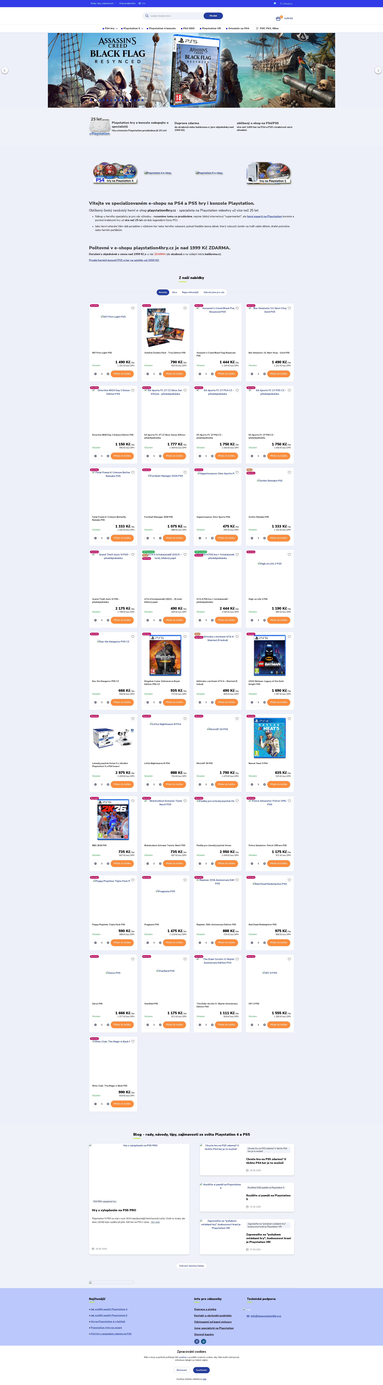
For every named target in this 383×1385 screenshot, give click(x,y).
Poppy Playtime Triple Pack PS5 (108, 924)
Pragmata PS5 (151, 924)
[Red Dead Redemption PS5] (270, 899)
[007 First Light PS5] (113, 327)
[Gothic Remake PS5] (270, 492)
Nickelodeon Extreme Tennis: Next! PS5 (164, 845)
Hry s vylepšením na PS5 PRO (114, 1210)
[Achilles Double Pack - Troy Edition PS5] (165, 327)
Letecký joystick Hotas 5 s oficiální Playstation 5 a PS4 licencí (110, 765)
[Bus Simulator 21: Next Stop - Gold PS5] (270, 327)
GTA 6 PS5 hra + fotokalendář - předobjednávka (213, 601)
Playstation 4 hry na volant (106, 1327)
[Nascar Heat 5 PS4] (270, 738)
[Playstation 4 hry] (114, 172)
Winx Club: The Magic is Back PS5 (109, 1085)
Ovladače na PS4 (238, 28)
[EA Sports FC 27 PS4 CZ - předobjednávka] (218, 409)
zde (204, 1379)
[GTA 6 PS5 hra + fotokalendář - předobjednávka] (218, 574)
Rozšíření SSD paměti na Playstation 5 (266, 1187)
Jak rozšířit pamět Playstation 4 (109, 1309)
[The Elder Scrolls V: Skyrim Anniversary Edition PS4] (218, 978)
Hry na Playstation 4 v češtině (108, 1321)
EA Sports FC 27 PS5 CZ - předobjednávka (262, 436)
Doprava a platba (205, 1309)
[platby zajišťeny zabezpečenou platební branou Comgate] (111, 1282)
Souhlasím (201, 1370)
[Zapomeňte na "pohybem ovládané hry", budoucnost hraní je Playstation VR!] (221, 1234)
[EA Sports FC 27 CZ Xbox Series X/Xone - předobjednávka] (165, 409)
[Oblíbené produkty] (275, 3)
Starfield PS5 (151, 1003)
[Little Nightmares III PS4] (165, 738)
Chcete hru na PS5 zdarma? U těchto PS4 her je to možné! (267, 1150)
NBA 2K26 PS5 (99, 845)
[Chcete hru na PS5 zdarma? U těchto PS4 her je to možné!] (221, 1159)
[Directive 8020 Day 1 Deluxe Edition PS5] (113, 409)
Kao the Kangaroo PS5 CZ (105, 681)
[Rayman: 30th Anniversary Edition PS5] (218, 899)
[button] (4, 70)
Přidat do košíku (122, 373)
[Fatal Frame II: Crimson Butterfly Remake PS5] (113, 492)
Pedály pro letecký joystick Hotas (214, 845)
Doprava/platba (127, 3)
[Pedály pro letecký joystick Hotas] (218, 820)
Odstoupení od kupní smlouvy (213, 1322)
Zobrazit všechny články (191, 1265)
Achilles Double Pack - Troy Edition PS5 (165, 352)
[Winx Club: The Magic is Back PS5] (113, 1060)
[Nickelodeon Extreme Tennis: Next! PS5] (165, 820)
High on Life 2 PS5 (258, 599)
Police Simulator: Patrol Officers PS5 (268, 845)
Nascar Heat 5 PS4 (258, 763)
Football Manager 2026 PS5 (158, 517)
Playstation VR (211, 28)
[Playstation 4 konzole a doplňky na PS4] (157, 172)
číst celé (155, 1222)
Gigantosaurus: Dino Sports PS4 (213, 517)
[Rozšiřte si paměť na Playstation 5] (221, 1197)
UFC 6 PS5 (254, 1003)
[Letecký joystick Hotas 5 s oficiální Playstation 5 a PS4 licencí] (113, 738)
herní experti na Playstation (264, 216)
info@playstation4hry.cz (266, 1316)
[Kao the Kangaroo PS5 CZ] (113, 656)
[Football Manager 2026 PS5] (165, 492)
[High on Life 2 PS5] (270, 574)
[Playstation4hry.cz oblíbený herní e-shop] (113, 16)
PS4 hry (109, 28)
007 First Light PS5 (102, 352)
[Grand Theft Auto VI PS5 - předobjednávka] (113, 574)
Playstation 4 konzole (162, 28)
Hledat (213, 15)
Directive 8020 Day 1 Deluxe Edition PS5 (112, 434)
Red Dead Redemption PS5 (262, 924)
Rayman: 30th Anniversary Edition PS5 (216, 924)
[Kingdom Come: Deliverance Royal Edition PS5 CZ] (165, 656)
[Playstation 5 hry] (268, 172)
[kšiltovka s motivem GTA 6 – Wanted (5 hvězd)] (218, 656)
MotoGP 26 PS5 (205, 763)
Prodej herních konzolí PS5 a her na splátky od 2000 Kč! (124, 260)
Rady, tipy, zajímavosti (102, 3)
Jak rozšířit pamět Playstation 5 (109, 1315)
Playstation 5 (131, 28)
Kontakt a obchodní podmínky (213, 1315)
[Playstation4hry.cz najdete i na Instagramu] (203, 1341)
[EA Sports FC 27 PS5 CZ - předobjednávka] (270, 409)
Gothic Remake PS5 (259, 517)
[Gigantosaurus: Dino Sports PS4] (218, 492)
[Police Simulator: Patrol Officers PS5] (270, 820)
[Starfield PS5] (165, 978)
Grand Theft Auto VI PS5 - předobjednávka (106, 601)
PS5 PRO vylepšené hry (105, 1201)
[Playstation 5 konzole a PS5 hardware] (209, 172)
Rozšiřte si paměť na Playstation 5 (268, 1197)
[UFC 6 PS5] (270, 978)
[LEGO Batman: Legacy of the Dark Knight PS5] (270, 656)
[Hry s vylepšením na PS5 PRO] (139, 1170)
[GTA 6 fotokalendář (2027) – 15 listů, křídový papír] (165, 574)
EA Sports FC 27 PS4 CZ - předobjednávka (210, 436)
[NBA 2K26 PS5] (113, 820)
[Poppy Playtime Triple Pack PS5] (113, 899)
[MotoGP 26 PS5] (218, 738)
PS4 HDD (189, 28)
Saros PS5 (97, 1003)
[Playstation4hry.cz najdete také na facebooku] (196, 1341)
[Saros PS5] (113, 978)
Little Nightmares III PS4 (157, 763)
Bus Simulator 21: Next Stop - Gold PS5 (269, 352)
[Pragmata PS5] (165, 899)
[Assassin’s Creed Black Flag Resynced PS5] (218, 327)
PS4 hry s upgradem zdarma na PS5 (111, 1333)
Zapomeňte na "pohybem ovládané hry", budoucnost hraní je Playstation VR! (267, 1225)
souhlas (183, 1357)
